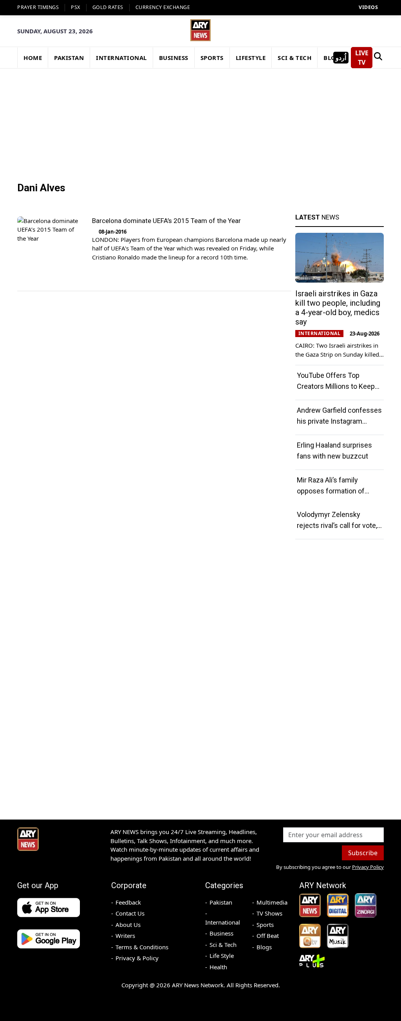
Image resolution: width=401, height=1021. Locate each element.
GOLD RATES (107, 7)
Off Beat (267, 935)
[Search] (378, 57)
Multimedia (271, 902)
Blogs (264, 947)
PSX (75, 7)
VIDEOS (368, 7)
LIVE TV (361, 58)
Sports (265, 925)
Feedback (128, 902)
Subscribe (363, 853)
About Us (128, 925)
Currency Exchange (162, 7)
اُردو (341, 57)
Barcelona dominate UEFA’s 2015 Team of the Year (166, 221)
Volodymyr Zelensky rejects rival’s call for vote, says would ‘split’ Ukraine (337, 525)
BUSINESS (173, 58)
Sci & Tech (223, 944)
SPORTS (212, 58)
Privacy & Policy (137, 958)
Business (221, 933)
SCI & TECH (294, 58)
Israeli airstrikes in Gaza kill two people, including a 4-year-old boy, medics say (337, 307)
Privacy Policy (368, 866)
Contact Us (130, 913)
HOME (32, 58)
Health (218, 967)
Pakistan (221, 902)
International (222, 922)
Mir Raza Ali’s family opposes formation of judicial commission (331, 491)
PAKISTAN (69, 58)
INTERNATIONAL (121, 58)
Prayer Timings (38, 7)
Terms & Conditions (142, 947)
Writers (125, 935)
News (317, 217)
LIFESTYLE (251, 58)
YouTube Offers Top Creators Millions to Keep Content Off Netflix (336, 386)
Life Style (222, 955)
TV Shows (269, 913)
